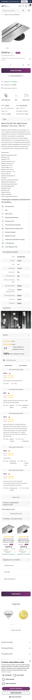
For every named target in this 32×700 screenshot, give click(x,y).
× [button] (30, 661)
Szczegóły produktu (10, 252)
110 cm (9, 114)
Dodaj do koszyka (15, 70)
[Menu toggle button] (28, 10)
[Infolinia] (20, 5)
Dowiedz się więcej (6, 672)
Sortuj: (8, 360)
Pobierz (19, 285)
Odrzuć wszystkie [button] (16, 693)
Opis (4, 119)
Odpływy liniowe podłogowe (12, 14)
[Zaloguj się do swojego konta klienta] (26, 5)
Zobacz (24, 1)
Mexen (7, 105)
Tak (27, 114)
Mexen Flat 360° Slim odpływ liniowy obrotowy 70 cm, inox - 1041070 (24, 540)
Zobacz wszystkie (16, 630)
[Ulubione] (23, 5)
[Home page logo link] (5, 6)
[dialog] (16, 679)
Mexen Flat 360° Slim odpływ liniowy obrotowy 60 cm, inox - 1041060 (8, 540)
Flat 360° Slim (23, 105)
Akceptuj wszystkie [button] (16, 688)
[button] (29, 5)
